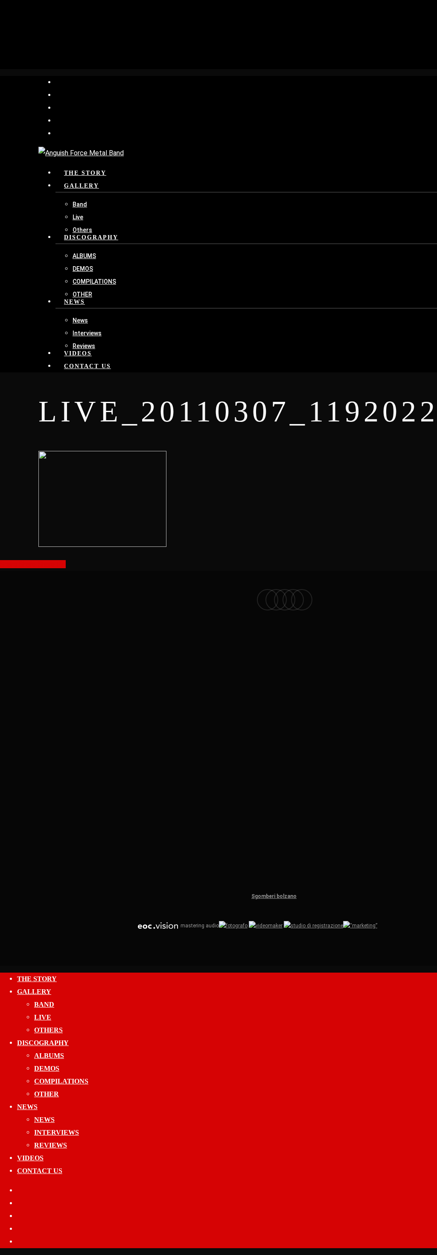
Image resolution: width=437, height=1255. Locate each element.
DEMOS (46, 1068)
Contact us (39, 1170)
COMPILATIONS (61, 1081)
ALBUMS (49, 1055)
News (27, 1106)
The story (37, 978)
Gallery (34, 991)
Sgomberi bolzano (274, 896)
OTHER (46, 1094)
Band (44, 1004)
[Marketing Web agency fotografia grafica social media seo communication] (158, 926)
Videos (30, 1158)
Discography (43, 1042)
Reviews (50, 1145)
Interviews (56, 1132)
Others (48, 1030)
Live (42, 1017)
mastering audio (199, 926)
